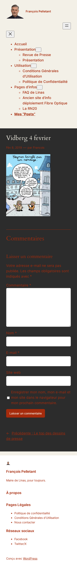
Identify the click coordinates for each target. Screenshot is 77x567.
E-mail (13, 353)
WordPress (30, 558)
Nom (11, 333)
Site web (13, 372)
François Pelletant (38, 11)
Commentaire (18, 285)
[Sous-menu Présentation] (38, 50)
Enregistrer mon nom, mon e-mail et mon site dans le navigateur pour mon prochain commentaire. (40, 397)
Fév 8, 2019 (14, 147)
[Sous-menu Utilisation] (34, 66)
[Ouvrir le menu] (67, 26)
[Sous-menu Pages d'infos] (40, 87)
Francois (38, 147)
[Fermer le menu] (10, 34)
